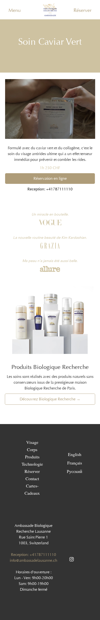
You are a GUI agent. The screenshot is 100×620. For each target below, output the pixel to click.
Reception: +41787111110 (50, 189)
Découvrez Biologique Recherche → (50, 399)
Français (74, 462)
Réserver (83, 10)
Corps (32, 449)
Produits (32, 457)
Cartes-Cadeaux (32, 489)
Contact (32, 478)
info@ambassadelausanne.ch (33, 560)
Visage (32, 442)
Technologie (32, 464)
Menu (14, 10)
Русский (74, 471)
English (74, 454)
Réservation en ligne (50, 178)
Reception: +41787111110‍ (33, 554)
